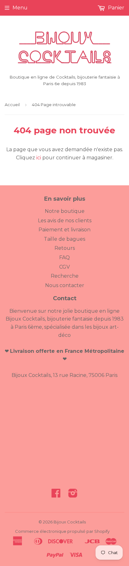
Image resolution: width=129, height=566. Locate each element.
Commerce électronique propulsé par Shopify (62, 531)
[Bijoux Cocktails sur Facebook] (56, 495)
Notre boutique (65, 211)
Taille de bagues (64, 239)
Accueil (12, 104)
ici (38, 158)
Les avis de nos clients (64, 221)
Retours (64, 248)
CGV (64, 267)
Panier (115, 8)
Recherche (65, 276)
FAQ (64, 257)
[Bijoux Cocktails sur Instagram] (73, 495)
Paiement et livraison (64, 230)
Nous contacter (64, 285)
